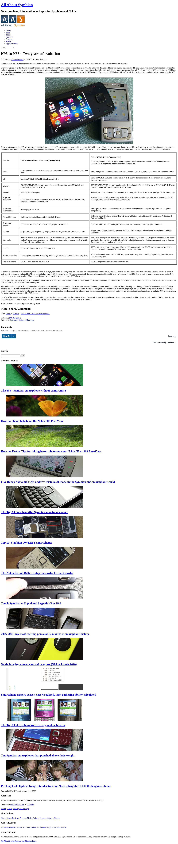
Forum (56, 818)
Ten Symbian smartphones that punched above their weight (37, 755)
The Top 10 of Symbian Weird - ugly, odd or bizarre (33, 725)
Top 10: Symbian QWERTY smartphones (26, 542)
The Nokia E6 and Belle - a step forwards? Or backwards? (37, 573)
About (3, 809)
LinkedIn (30, 805)
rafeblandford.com (17, 805)
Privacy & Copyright (21, 809)
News (8, 35)
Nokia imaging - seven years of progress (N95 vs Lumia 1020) (39, 664)
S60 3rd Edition (15, 318)
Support (42, 818)
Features (9, 39)
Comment (14, 320)
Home (8, 30)
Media (8, 41)
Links (9, 809)
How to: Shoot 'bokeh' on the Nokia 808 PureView (32, 421)
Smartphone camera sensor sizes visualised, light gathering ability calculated (48, 694)
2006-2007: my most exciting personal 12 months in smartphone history (45, 633)
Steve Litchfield (17, 60)
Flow (8, 33)
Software (22, 320)
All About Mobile (29, 827)
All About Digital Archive (11, 841)
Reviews (9, 37)
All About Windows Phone (11, 827)
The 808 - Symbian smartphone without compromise (33, 390)
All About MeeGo (59, 827)
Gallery (36, 818)
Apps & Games (12, 43)
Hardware (30, 320)
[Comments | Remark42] (89, 340)
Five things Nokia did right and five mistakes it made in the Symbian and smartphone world (58, 481)
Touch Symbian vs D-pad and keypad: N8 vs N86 (31, 603)
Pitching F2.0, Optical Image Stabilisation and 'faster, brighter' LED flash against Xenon (56, 785)
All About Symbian (17, 5)
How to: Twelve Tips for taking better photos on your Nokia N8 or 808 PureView (51, 451)
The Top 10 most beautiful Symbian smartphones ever (34, 512)
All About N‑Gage (44, 827)
